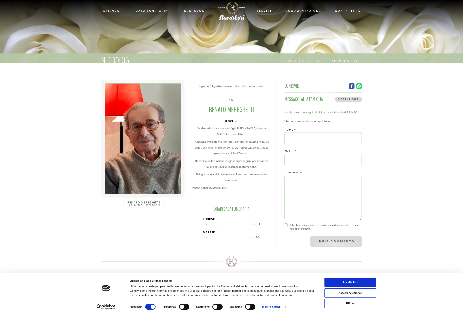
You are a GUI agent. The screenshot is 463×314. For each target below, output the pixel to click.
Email (290, 151)
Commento (294, 172)
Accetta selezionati (350, 292)
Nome (290, 129)
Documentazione (303, 11)
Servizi (264, 11)
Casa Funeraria (152, 11)
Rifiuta (350, 303)
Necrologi (195, 11)
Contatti (344, 11)
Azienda (111, 11)
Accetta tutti (350, 282)
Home (292, 61)
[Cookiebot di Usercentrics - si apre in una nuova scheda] (106, 307)
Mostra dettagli (271, 306)
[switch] (184, 307)
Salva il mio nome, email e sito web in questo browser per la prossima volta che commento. (324, 227)
